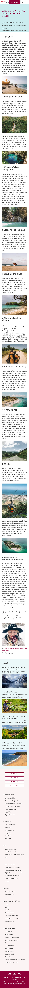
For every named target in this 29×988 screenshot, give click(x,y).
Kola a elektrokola (10, 824)
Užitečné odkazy (9, 951)
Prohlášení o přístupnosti (11, 918)
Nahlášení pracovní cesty (12, 852)
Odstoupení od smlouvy (11, 962)
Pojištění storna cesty (11, 809)
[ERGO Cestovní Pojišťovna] (5, 2)
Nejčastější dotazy (10, 945)
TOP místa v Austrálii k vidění (12, 743)
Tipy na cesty (8, 931)
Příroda (15, 30)
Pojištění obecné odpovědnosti (13, 873)
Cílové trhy (8, 957)
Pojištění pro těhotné (10, 815)
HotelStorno (8, 835)
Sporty (6, 943)
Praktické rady (9, 934)
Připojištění (8, 812)
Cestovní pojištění (10, 798)
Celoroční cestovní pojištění (12, 806)
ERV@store (8, 838)
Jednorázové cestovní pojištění (13, 803)
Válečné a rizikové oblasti (12, 937)
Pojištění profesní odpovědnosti (13, 870)
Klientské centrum (10, 892)
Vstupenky (8, 833)
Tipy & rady (20, 30)
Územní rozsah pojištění (11, 940)
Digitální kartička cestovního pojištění (15, 959)
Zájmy (25, 30)
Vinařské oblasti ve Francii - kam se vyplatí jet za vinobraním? (14, 717)
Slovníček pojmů (9, 954)
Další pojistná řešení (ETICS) (13, 875)
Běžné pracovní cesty (11, 849)
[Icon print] (15, 37)
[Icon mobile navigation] (27, 2)
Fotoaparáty (8, 827)
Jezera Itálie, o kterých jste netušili (13, 667)
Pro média (8, 910)
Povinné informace (10, 912)
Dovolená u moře (10, 30)
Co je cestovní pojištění (11, 801)
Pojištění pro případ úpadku (12, 867)
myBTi (6, 857)
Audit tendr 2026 (9, 921)
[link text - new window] (2, 37)
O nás (6, 904)
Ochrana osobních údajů (11, 915)
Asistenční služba (10, 894)
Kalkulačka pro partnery (11, 878)
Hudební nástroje (9, 830)
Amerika (3, 30)
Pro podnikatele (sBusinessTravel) (14, 854)
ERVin (7, 881)
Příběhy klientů (9, 948)
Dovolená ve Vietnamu (9, 692)
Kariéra (7, 907)
